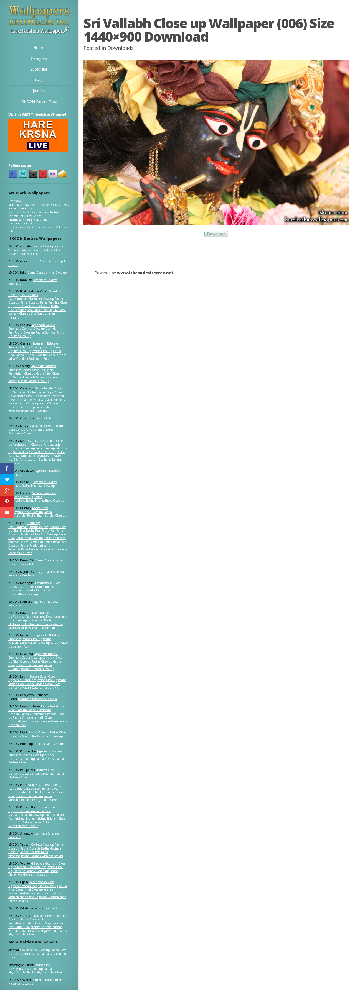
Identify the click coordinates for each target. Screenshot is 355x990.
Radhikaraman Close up (28, 815)
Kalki (25, 212)
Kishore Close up (32, 370)
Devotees (44, 205)
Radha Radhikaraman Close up (29, 824)
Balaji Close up (45, 785)
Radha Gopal (39, 261)
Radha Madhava (44, 774)
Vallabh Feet (21, 646)
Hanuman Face (38, 527)
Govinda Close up (33, 328)
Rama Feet (47, 302)
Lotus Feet (25, 216)
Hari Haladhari (48, 980)
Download (216, 234)
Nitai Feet (26, 400)
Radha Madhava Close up (38, 486)
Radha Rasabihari (31, 542)
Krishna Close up (33, 755)
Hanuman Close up (41, 299)
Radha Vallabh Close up (34, 643)
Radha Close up (44, 246)
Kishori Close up (24, 373)
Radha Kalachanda (32, 430)
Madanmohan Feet (25, 886)
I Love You (23, 208)
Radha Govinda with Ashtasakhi (42, 856)
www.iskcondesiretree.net (145, 272)
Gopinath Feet (47, 396)
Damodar (32, 205)
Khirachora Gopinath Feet (29, 867)
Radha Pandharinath (50, 744)
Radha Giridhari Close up (37, 669)
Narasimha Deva (41, 617)
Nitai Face (19, 530)
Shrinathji (26, 220)
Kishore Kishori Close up (33, 381)
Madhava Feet (22, 617)
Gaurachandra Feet (25, 392)
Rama (19, 223)
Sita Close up (49, 534)
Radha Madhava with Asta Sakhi (35, 626)
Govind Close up (38, 732)
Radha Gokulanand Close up (31, 306)
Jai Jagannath (20, 210)
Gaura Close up (37, 273)
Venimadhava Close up (27, 254)
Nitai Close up (57, 273)
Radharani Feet (39, 358)
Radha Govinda (45, 332)
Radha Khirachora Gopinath (31, 871)
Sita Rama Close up (39, 310)
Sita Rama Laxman (25, 459)
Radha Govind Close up (47, 736)
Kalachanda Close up (42, 426)
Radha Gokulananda (26, 954)
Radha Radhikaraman (27, 822)
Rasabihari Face (30, 534)
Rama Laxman (30, 549)
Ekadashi (56, 205)
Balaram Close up (45, 916)
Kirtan (34, 212)
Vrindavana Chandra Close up (32, 721)
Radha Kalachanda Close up (30, 431)
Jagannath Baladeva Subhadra (33, 603)
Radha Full (48, 530)
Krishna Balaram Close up (35, 893)
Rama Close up (29, 302)
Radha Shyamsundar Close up (46, 515)
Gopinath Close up (25, 396)
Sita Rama (46, 549)
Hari (35, 980)
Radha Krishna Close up (31, 355)
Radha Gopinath (20, 225)
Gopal (42, 392)
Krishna (44, 212)
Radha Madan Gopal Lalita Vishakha (36, 687)
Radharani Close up (34, 411)
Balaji (31, 785)
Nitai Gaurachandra (46, 400)
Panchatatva (30, 575)
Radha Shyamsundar (45, 931)
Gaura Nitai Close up (42, 452)
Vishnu (26, 227)
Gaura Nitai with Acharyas (30, 377)
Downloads (120, 48)
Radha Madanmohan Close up (35, 895)
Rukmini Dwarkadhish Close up (31, 592)
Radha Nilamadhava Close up (45, 500)
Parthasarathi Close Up (27, 445)
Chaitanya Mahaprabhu (16, 203)
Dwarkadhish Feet (24, 587)
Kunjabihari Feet (23, 792)
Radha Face (33, 530)
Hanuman (21, 299)
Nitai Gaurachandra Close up (37, 402)
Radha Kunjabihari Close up (43, 800)
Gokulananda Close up (35, 950)
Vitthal (36, 227)
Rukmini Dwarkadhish (28, 590)
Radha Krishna (45, 759)
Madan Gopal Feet (24, 680)
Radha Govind (22, 736)
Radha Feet (48, 706)
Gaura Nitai (44, 418)
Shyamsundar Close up (28, 512)
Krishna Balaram (25, 818)
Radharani (48, 227)
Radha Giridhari (56, 908)
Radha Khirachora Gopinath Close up (33, 873)
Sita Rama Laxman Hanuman (31, 315)
